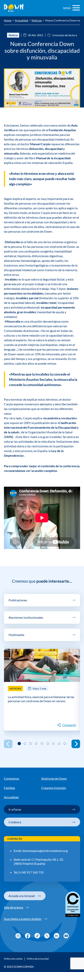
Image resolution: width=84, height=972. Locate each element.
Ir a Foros (15, 809)
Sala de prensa (13, 907)
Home (7, 20)
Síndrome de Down (54, 778)
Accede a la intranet (22, 896)
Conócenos (11, 778)
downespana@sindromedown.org (45, 850)
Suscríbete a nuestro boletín (22, 919)
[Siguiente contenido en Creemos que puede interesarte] (75, 744)
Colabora (15, 822)
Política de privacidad (38, 959)
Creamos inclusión (53, 787)
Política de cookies (13, 959)
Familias (9, 787)
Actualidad (21, 20)
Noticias (37, 20)
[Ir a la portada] (13, 8)
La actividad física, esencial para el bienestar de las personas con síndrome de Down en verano (41, 699)
